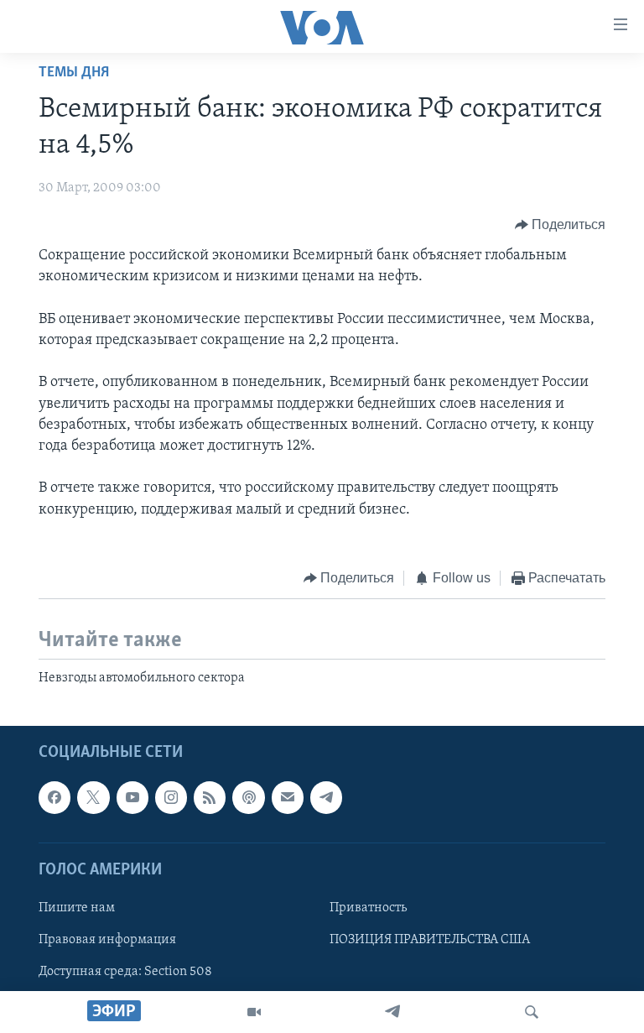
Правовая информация (107, 940)
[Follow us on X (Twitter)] (93, 797)
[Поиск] (531, 1012)
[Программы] (254, 1012)
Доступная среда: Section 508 (125, 971)
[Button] (560, 225)
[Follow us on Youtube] (132, 797)
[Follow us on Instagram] (171, 797)
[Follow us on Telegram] (326, 797)
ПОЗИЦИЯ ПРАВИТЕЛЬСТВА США (430, 940)
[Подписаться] (288, 797)
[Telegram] (392, 1012)
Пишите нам (77, 908)
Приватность (368, 908)
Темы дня (74, 73)
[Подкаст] (248, 797)
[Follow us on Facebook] (54, 797)
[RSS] (210, 797)
